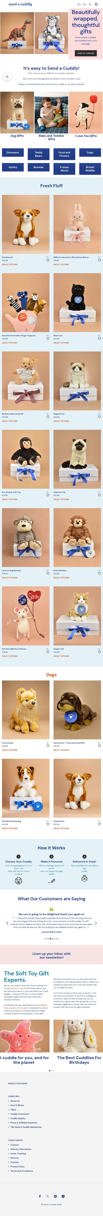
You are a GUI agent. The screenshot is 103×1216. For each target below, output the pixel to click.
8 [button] (58, 938)
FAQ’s (13, 1109)
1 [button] (45, 938)
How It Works (17, 1105)
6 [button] (54, 938)
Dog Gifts (17, 136)
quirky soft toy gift (19, 1008)
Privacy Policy (17, 1166)
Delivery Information (20, 1149)
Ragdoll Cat (59, 414)
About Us (15, 1101)
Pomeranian (7, 743)
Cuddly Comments (19, 1114)
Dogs (90, 152)
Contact (14, 1145)
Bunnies (39, 167)
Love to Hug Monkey (11, 570)
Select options (10, 264)
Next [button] (96, 923)
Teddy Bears (39, 154)
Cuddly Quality (17, 1118)
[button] (7, 77)
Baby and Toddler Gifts (51, 137)
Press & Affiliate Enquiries (23, 1122)
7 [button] (56, 938)
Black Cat (58, 335)
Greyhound (7, 257)
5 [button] (52, 938)
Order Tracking (18, 1153)
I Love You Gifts (86, 136)
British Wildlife (90, 169)
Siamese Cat (60, 492)
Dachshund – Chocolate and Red (69, 743)
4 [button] (50, 938)
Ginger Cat (59, 649)
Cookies (14, 1162)
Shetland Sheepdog (11, 821)
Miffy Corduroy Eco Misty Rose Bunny (71, 257)
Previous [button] (7, 923)
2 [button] (46, 938)
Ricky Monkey (60, 570)
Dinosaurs (13, 152)
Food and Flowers (64, 154)
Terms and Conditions (21, 1171)
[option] (51, 917)
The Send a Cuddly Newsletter (26, 1127)
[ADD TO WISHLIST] (48, 259)
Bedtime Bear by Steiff (12, 414)
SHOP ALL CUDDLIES (86, 53)
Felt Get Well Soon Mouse (14, 649)
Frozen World (64, 169)
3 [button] (48, 938)
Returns (14, 1158)
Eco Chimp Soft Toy (11, 492)
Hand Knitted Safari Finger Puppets (19, 335)
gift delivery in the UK (17, 988)
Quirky (13, 167)
